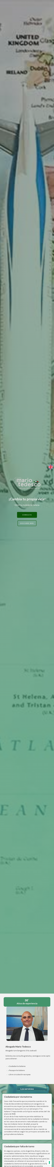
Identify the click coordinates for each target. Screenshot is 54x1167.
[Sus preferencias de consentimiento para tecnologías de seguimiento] (49, 1162)
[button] (27, 515)
